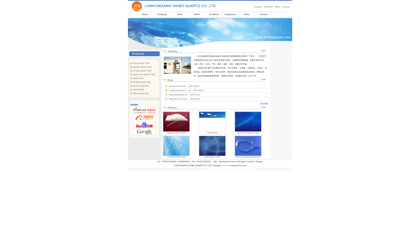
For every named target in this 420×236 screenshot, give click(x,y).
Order (246, 14)
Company (162, 14)
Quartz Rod (138, 78)
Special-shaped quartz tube (248, 157)
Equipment (230, 14)
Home (145, 14)
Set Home (268, 7)
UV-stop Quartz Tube (142, 71)
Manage (242, 165)
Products (214, 14)
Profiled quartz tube (141, 82)
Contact (263, 14)
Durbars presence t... (178, 86)
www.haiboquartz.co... (179, 95)
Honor (197, 14)
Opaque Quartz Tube (142, 67)
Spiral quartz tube (141, 93)
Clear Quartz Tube (141, 63)
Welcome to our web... (179, 99)
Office (277, 7)
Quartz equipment (141, 86)
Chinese (286, 7)
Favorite (258, 7)
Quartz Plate (138, 89)
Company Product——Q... (180, 90)
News (180, 14)
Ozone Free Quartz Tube (144, 74)
